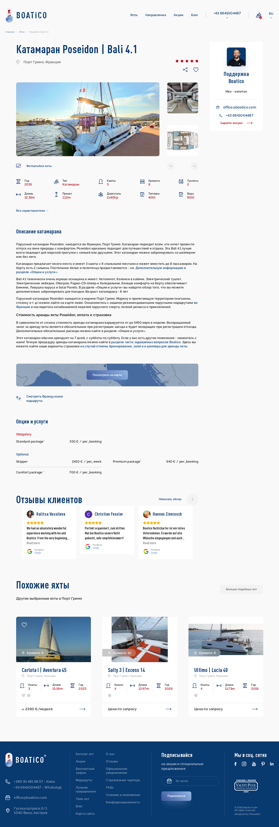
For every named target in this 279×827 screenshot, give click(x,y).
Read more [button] (91, 543)
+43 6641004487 (227, 13)
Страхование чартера (123, 780)
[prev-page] (171, 166)
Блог (194, 15)
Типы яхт (82, 799)
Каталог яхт (85, 754)
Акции (179, 15)
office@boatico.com (239, 107)
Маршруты (84, 780)
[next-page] (194, 166)
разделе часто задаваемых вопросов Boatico (146, 342)
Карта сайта (85, 813)
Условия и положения (123, 795)
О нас (110, 754)
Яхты (134, 15)
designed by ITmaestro (247, 814)
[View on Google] (30, 514)
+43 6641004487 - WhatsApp (38, 787)
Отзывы (112, 761)
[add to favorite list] (24, 624)
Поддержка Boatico (236, 77)
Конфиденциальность (123, 802)
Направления (155, 15)
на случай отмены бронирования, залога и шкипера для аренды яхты (133, 346)
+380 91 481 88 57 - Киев (34, 781)
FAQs (109, 787)
